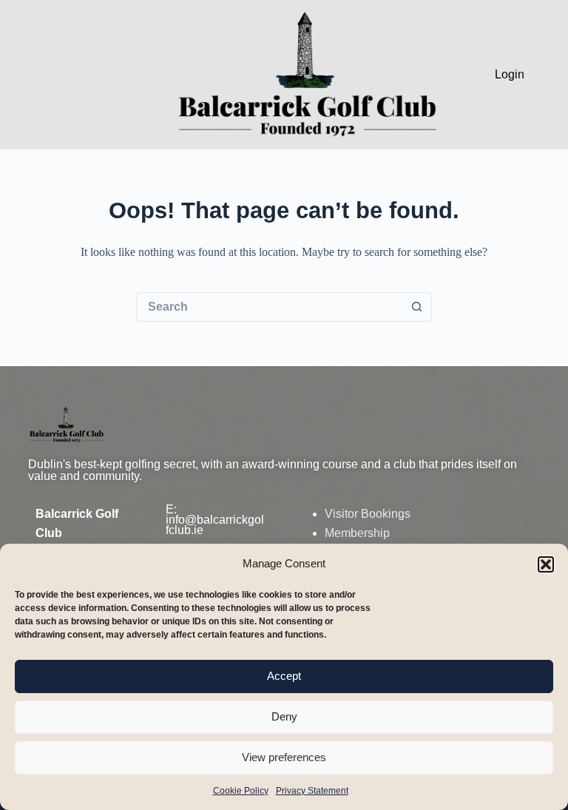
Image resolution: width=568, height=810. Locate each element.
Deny (284, 716)
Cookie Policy (240, 791)
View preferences (284, 757)
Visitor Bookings (367, 513)
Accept (284, 675)
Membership (357, 533)
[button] (545, 564)
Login (509, 74)
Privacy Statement (312, 791)
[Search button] (417, 307)
